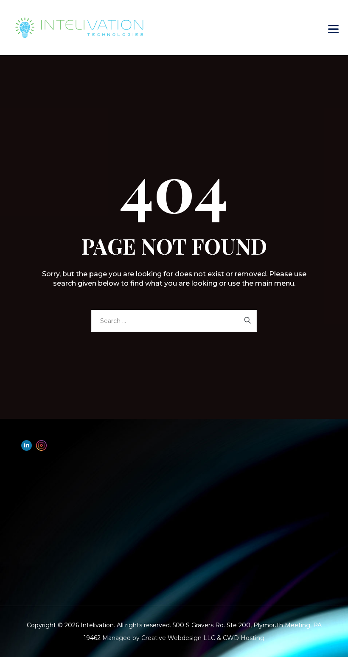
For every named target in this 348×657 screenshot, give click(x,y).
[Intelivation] (101, 27)
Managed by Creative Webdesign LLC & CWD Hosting (183, 638)
